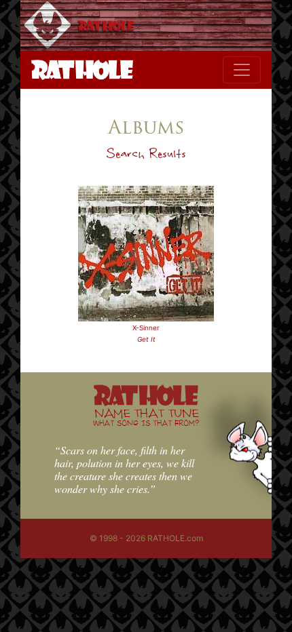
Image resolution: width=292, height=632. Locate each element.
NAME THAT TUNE (146, 417)
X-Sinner (146, 327)
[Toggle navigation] (242, 69)
